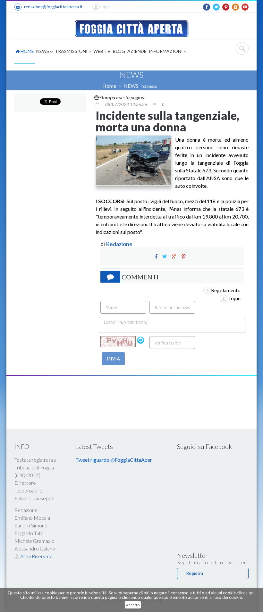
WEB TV (102, 51)
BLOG (119, 51)
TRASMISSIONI (72, 51)
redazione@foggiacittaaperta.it (53, 6)
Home (109, 86)
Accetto (133, 604)
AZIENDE (137, 51)
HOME (27, 51)
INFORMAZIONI (166, 51)
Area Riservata (36, 556)
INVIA (113, 358)
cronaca (150, 86)
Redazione (119, 243)
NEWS (43, 51)
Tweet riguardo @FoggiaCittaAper (113, 460)
